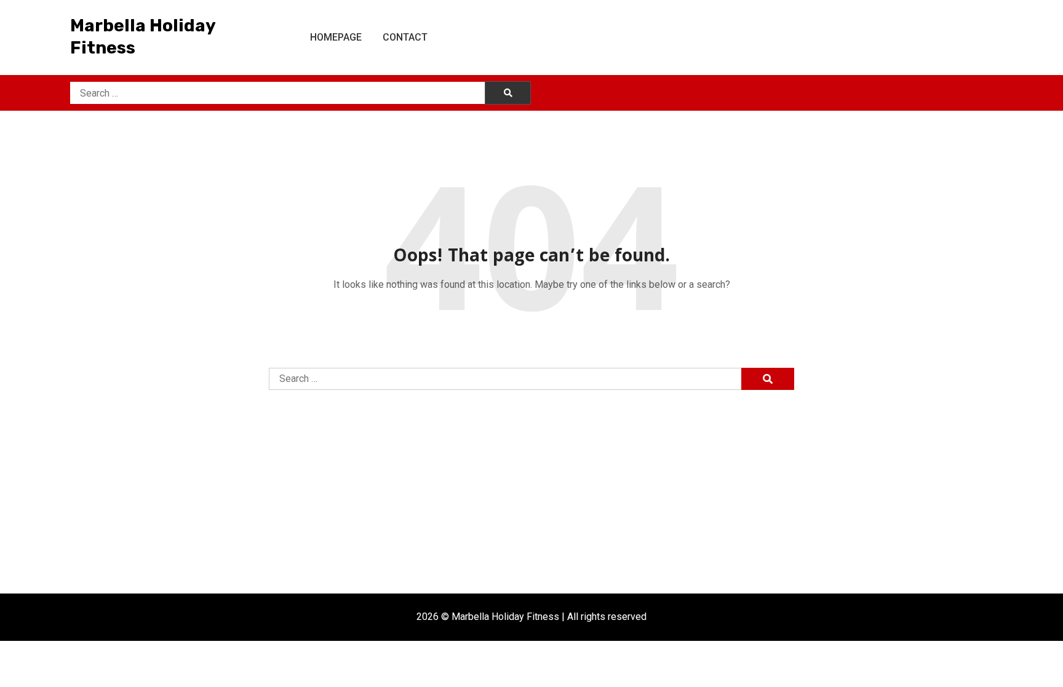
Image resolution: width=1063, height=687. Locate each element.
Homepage (336, 37)
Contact (405, 37)
